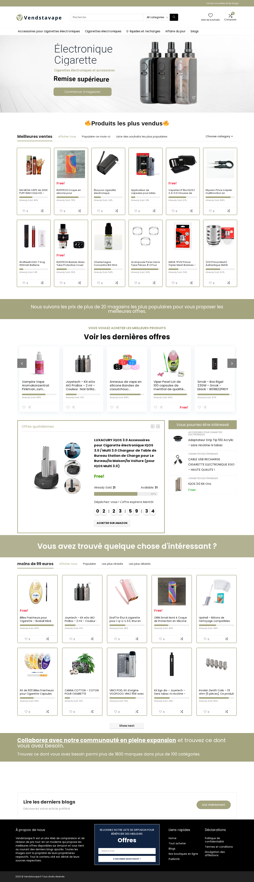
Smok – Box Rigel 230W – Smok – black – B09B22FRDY (212, 385)
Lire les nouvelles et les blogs (223, 3)
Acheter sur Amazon (112, 523)
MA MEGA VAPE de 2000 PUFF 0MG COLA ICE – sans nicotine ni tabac (33, 193)
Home (172, 838)
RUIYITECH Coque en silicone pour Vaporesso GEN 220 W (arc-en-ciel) (70, 194)
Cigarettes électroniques (103, 31)
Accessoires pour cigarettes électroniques (49, 31)
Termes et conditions (219, 847)
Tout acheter (177, 843)
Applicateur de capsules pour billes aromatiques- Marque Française (144, 194)
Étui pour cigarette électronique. (105, 191)
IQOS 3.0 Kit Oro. (200, 484)
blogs (195, 31)
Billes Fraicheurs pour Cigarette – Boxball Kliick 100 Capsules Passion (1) (35, 621)
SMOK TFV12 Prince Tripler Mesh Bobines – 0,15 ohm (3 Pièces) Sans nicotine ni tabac (182, 266)
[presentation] (22, 363)
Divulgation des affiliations (215, 853)
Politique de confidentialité (214, 839)
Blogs (172, 848)
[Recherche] (174, 17)
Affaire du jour (175, 31)
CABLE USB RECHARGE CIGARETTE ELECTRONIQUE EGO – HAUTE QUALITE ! (211, 464)
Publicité (174, 859)
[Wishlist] (210, 16)
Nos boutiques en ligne (183, 854)
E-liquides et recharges (143, 31)
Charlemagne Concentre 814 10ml (105, 263)
